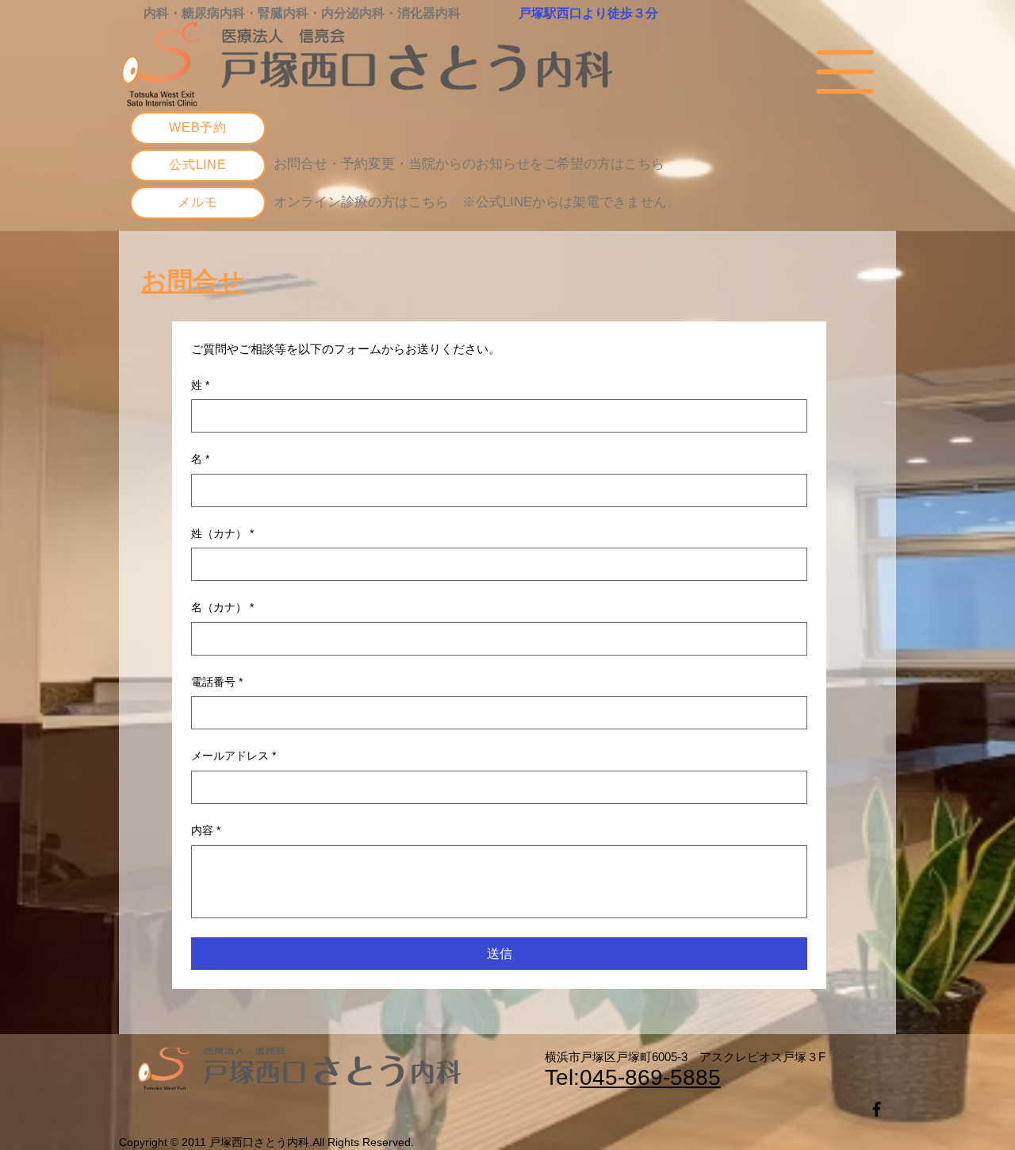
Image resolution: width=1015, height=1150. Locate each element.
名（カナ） (222, 607)
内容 (205, 830)
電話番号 (217, 681)
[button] (845, 72)
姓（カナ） (222, 533)
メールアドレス (233, 755)
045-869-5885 (650, 1077)
